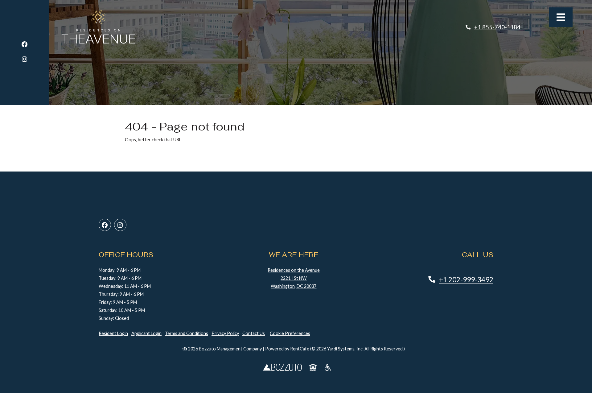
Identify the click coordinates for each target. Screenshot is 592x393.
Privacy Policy (225, 333)
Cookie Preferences (290, 333)
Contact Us (253, 333)
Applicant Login (146, 333)
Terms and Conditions (186, 333)
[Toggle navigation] (561, 17)
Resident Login (113, 333)
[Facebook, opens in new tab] (24, 45)
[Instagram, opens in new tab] (24, 60)
